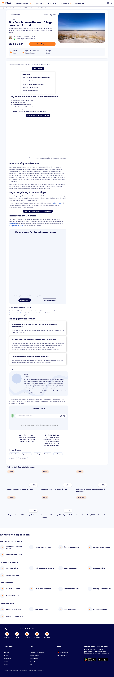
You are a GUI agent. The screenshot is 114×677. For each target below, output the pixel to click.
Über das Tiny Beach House (31, 81)
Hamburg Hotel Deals (13, 609)
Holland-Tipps (57, 203)
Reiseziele (38, 3)
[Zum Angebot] (37, 264)
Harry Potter (47, 454)
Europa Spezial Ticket (16, 226)
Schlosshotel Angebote (101, 547)
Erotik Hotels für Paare (14, 555)
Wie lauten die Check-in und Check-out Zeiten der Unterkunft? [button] (34, 326)
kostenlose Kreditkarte (16, 313)
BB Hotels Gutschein (13, 589)
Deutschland (14, 454)
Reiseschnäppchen (22, 3)
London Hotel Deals (100, 609)
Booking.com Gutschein (102, 589)
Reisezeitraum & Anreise (30, 87)
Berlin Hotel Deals (41, 609)
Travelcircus (23, 458)
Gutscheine (64, 3)
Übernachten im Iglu (71, 547)
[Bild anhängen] (61, 416)
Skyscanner (13, 224)
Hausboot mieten (99, 568)
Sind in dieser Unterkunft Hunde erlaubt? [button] (30, 357)
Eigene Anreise (26, 454)
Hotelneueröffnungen (43, 547)
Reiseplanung (79, 3)
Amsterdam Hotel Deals (14, 616)
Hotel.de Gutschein (13, 596)
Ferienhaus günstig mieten (44, 568)
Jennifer (18, 36)
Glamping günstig (12, 575)
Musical (13, 458)
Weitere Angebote (50, 300)
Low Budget (58, 454)
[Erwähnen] (64, 416)
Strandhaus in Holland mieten (14, 547)
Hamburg (37, 454)
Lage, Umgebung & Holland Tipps (33, 84)
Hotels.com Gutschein (43, 589)
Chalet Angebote (70, 568)
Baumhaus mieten (12, 568)
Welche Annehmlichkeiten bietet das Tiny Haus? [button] (34, 340)
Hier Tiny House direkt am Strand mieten (38, 211)
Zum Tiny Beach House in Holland (38, 115)
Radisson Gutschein (71, 589)
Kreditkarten (52, 3)
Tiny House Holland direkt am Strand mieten (36, 78)
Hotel (7, 8)
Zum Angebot (42, 44)
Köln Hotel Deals (70, 609)
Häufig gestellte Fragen (30, 90)
